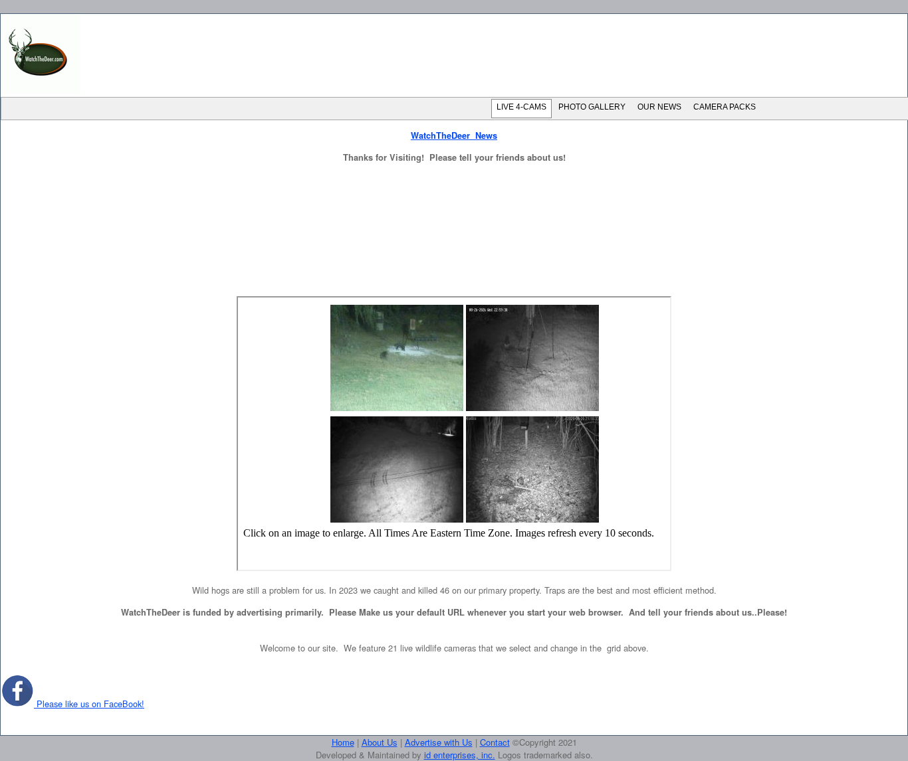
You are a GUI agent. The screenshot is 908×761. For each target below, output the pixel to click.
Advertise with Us (439, 742)
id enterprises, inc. (459, 754)
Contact (495, 742)
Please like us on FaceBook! (89, 703)
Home (343, 742)
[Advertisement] (495, 54)
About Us (379, 742)
